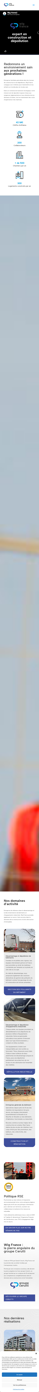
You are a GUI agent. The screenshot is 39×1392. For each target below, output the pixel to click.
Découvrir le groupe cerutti (16, 1297)
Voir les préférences (19, 1385)
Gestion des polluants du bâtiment (19, 990)
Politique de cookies (18, 1389)
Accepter (19, 1375)
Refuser (19, 1380)
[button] (36, 1353)
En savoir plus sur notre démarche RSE (18, 1229)
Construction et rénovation (19, 1142)
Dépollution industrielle (19, 1072)
